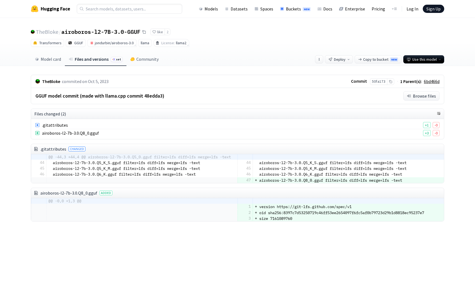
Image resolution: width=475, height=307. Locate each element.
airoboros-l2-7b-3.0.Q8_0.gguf (70, 133)
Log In (412, 9)
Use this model (424, 59)
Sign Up (433, 9)
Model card (51, 59)
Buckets (298, 9)
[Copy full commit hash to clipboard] (390, 82)
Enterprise (355, 9)
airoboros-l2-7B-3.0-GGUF (100, 31)
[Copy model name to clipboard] (144, 32)
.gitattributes (55, 125)
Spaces (266, 9)
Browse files (424, 96)
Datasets (239, 9)
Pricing (378, 9)
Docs (327, 9)
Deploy (340, 59)
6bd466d (432, 81)
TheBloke (47, 31)
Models (211, 9)
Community (147, 59)
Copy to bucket (380, 59)
